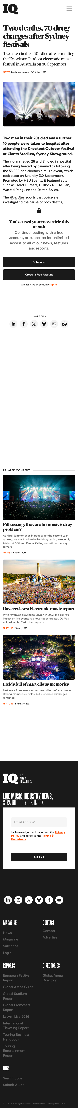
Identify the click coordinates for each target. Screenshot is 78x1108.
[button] (17, 197)
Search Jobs (12, 1078)
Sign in (53, 284)
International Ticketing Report (16, 1025)
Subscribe (39, 262)
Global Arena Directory (53, 977)
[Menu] (69, 9)
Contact (49, 931)
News (7, 933)
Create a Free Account (39, 274)
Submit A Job (13, 1085)
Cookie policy (53, 1103)
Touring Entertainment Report (14, 1051)
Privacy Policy (39, 1103)
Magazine (10, 939)
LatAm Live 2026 (16, 1016)
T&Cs (63, 1103)
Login (7, 953)
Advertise (50, 937)
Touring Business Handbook (16, 1037)
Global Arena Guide (18, 987)
